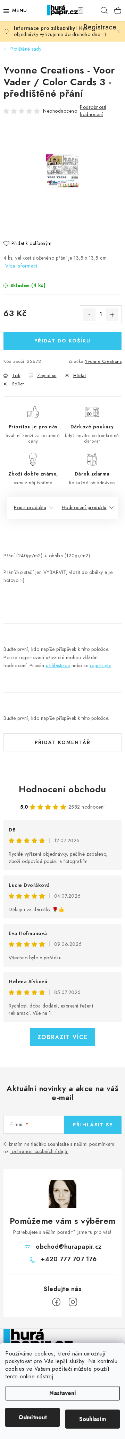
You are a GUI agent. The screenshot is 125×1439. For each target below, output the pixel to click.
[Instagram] (73, 1302)
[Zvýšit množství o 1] (112, 314)
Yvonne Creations (103, 361)
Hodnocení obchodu (62, 789)
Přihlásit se (93, 1124)
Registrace (90, 10)
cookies (44, 1354)
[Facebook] (56, 1302)
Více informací (21, 265)
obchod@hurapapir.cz (69, 1246)
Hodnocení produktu (84, 507)
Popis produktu (30, 507)
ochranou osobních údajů (39, 1151)
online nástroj (36, 1376)
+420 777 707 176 (69, 1259)
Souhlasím (92, 1419)
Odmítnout (32, 1417)
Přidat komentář (63, 742)
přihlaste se (58, 665)
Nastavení (62, 1393)
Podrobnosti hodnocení (93, 111)
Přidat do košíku (62, 340)
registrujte (100, 665)
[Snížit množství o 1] (89, 314)
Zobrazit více (63, 1037)
